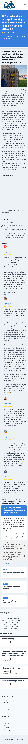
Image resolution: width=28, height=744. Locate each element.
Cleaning (7, 730)
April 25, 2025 (7, 252)
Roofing (5, 569)
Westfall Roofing (8, 639)
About (6, 703)
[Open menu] (25, 5)
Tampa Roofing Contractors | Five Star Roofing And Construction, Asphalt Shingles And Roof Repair (14, 653)
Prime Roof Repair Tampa (11, 668)
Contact (6, 705)
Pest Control (8, 721)
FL (4, 643)
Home (6, 700)
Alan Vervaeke (7, 303)
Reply (5, 294)
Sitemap (6, 709)
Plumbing (7, 728)
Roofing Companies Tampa (11, 643)
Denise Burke (7, 436)
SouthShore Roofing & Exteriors (13, 681)
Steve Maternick (7, 251)
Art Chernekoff (7, 476)
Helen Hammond (8, 403)
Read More (7, 642)
